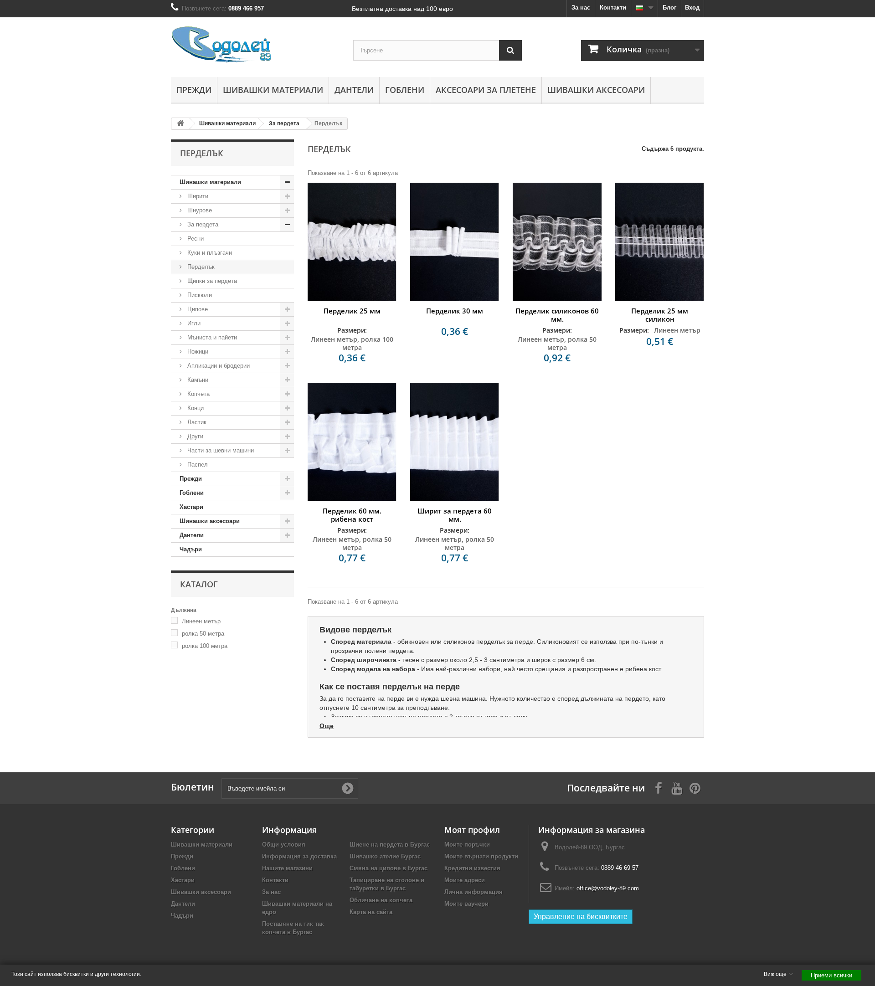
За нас (580, 7)
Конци (194, 408)
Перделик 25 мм (352, 311)
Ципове (196, 309)
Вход (692, 7)
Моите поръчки (467, 844)
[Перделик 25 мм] (352, 242)
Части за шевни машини (219, 450)
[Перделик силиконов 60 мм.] (557, 242)
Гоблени (404, 89)
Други (194, 436)
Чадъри (191, 549)
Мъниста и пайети (211, 337)
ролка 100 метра (204, 645)
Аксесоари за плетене (486, 89)
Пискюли (198, 295)
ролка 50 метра (203, 633)
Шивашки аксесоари (596, 89)
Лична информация (473, 891)
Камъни (196, 379)
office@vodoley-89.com (607, 888)
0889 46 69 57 (619, 867)
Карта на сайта (371, 912)
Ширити (196, 196)
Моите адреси (464, 880)
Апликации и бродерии (217, 365)
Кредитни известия (472, 868)
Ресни (194, 238)
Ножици (196, 351)
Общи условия (283, 844)
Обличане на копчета (381, 900)
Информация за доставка (299, 856)
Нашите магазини (287, 868)
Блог (669, 7)
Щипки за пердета (211, 280)
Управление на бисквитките (581, 916)
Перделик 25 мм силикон (659, 315)
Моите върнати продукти (481, 856)
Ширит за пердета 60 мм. (454, 515)
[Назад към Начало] (180, 123)
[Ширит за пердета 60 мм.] (454, 442)
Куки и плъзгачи (208, 252)
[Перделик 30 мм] (454, 242)
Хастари (191, 506)
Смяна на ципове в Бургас (388, 868)
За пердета (201, 224)
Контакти (613, 7)
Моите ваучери (466, 903)
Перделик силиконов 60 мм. (557, 315)
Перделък (200, 266)
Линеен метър (201, 621)
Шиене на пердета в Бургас (390, 844)
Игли (193, 323)
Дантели (354, 89)
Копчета (197, 393)
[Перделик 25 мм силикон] (659, 242)
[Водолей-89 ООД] (255, 45)
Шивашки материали (273, 89)
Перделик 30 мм (454, 311)
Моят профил (472, 830)
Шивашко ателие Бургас (385, 856)
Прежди (193, 89)
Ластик (195, 422)
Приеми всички (831, 975)
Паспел (196, 464)
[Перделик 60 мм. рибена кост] (352, 442)
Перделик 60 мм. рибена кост (352, 515)
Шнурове (198, 210)
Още (326, 725)
